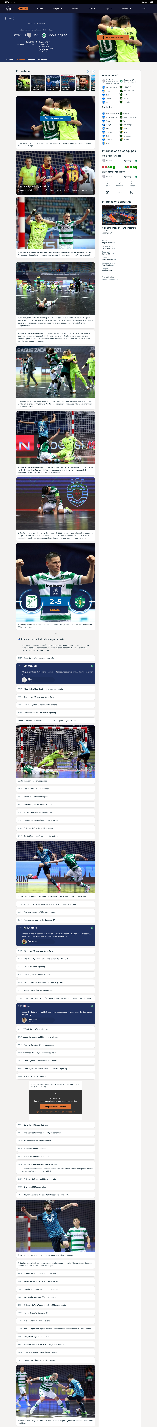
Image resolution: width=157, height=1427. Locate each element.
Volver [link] (10, 18)
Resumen (9, 60)
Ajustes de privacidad (44, 1112)
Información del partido (37, 60)
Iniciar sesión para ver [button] (115, 37)
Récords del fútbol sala (81, 88)
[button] (57, 8)
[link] (23, 8)
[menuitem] (25, 8)
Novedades (20, 60)
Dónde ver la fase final (66, 88)
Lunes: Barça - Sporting (52, 88)
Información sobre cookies (64, 1112)
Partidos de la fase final (37, 88)
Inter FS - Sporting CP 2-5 (23, 87)
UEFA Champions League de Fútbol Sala (8, 8)
